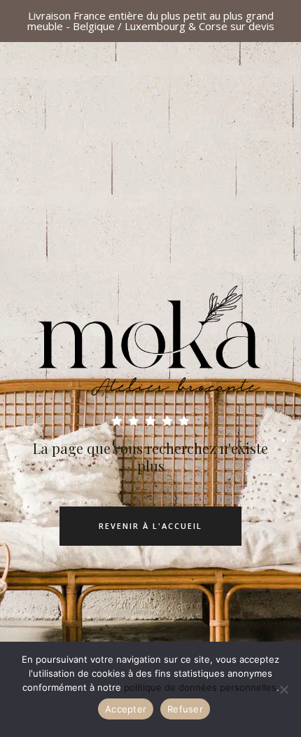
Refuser (185, 709)
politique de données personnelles (200, 687)
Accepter (125, 709)
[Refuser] (283, 689)
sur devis (252, 26)
